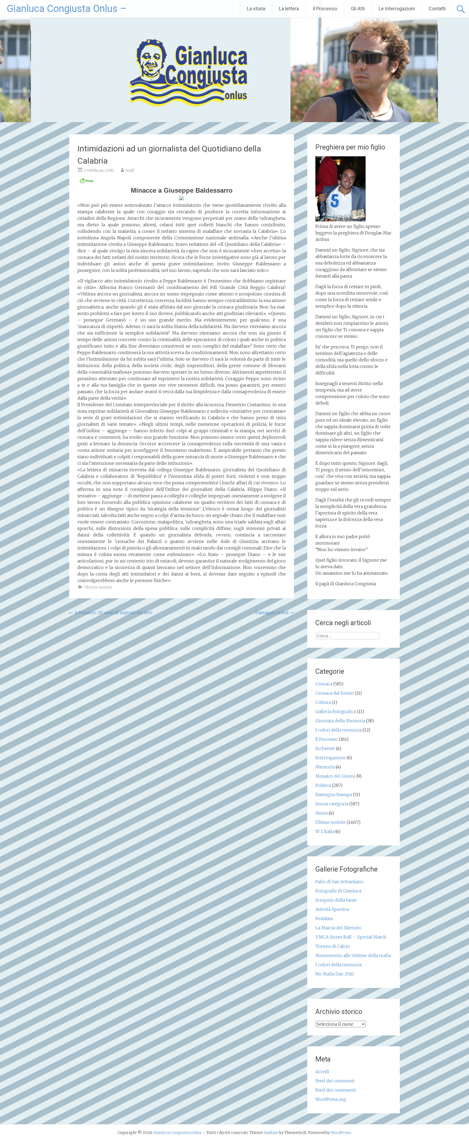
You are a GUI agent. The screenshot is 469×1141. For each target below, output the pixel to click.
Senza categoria (331, 803)
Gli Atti (358, 8)
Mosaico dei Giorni (335, 776)
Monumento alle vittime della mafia (353, 955)
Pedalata (324, 918)
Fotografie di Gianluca (338, 891)
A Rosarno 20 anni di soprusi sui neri (111, 612)
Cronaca (323, 683)
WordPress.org (330, 1099)
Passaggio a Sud (274, 612)
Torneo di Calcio (332, 946)
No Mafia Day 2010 (334, 974)
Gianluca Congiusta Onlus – (66, 8)
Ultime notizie (98, 587)
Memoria (325, 767)
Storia (321, 813)
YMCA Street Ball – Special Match (350, 937)
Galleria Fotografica (335, 711)
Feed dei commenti (335, 1090)
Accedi (322, 1071)
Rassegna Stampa (333, 794)
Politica (323, 785)
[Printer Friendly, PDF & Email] (86, 182)
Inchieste (325, 748)
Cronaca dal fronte (334, 693)
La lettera (289, 8)
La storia (256, 8)
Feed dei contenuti (334, 1080)
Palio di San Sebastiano (339, 881)
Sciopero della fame (336, 900)
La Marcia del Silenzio (338, 927)
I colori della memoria (338, 730)
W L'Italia (324, 831)
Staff (129, 170)
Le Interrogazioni (397, 8)
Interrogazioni (330, 757)
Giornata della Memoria (340, 720)
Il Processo (325, 8)
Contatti (437, 8)
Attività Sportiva (332, 909)
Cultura (323, 702)
